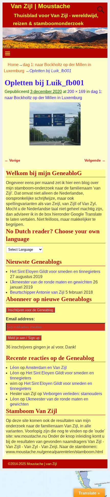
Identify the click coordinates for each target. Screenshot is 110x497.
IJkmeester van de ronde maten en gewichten (51, 282)
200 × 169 (76, 91)
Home (13, 64)
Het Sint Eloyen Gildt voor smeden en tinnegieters (55, 271)
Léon (14, 367)
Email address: (20, 319)
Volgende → (94, 160)
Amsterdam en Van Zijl (46, 367)
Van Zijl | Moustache (40, 6)
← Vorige (12, 160)
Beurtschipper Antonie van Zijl (37, 292)
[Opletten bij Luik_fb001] (55, 127)
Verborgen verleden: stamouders (72, 394)
